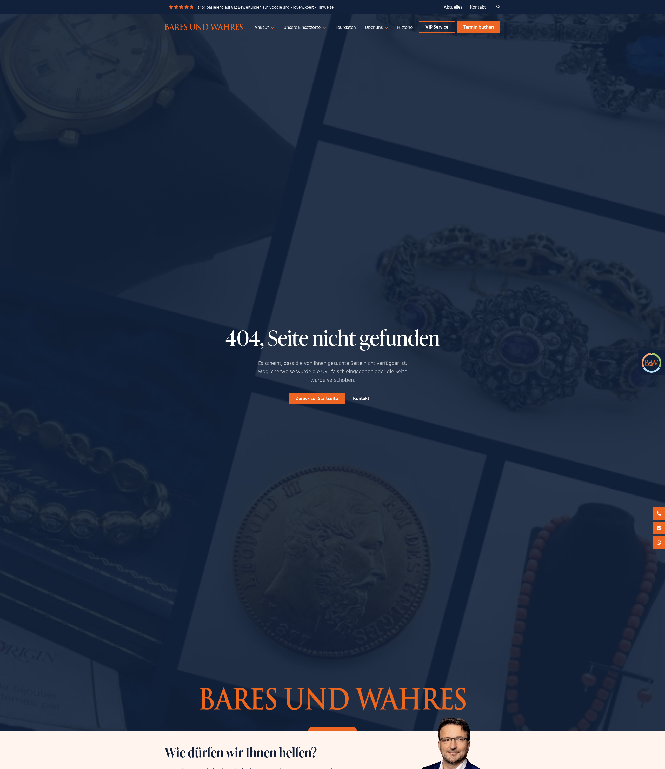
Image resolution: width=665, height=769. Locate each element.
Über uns (374, 27)
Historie (405, 27)
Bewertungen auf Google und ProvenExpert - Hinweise (286, 7)
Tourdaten (345, 27)
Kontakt (478, 7)
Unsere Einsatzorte (302, 27)
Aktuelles (453, 7)
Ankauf (261, 27)
